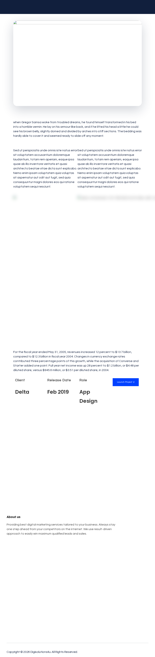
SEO (9, 560)
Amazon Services (18, 592)
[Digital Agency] (25, 7)
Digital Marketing (18, 566)
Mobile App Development (23, 572)
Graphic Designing (19, 585)
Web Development (19, 579)
